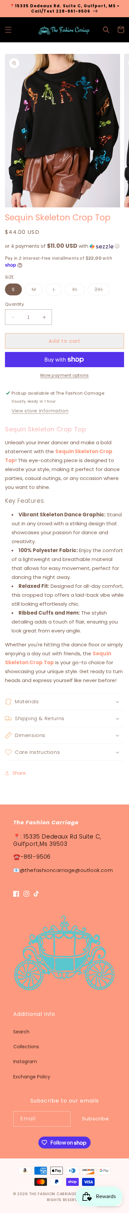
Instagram (25, 1061)
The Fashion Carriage (52, 1193)
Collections (26, 1046)
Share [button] (19, 773)
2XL (102, 290)
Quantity (14, 304)
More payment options (64, 375)
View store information (40, 411)
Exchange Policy (31, 1076)
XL (78, 290)
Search (21, 1031)
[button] (8, 29)
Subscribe (95, 1118)
